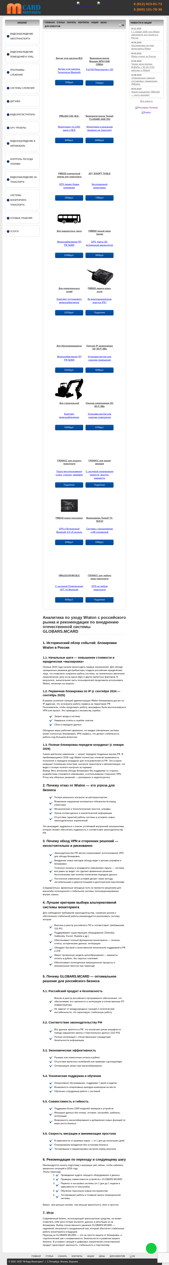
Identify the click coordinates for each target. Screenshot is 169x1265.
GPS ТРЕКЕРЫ (18, 128)
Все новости (146, 101)
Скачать (71, 22)
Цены (104, 22)
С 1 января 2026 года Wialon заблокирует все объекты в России (145, 34)
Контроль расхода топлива (21, 161)
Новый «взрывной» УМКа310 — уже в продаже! (145, 93)
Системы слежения (22, 88)
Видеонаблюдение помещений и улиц (21, 54)
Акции (94, 22)
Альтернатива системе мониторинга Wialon (142, 47)
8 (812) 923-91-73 (148, 4)
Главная (50, 22)
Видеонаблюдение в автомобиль (22, 143)
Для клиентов (52, 26)
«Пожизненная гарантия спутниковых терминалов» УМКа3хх (144, 81)
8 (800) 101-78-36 (148, 9)
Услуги (14, 231)
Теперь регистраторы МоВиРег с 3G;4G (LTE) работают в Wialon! (143, 67)
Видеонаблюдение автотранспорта (21, 36)
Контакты (83, 22)
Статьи (61, 22)
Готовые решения (21, 218)
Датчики (15, 101)
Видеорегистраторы (22, 114)
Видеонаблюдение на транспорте (23, 179)
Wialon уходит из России (143, 56)
